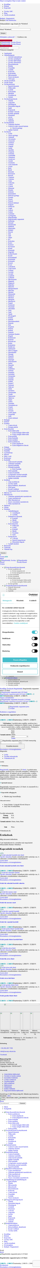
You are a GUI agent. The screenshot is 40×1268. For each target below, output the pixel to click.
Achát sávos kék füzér (7, 978)
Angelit (10, 146)
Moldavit (11, 296)
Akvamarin (11, 139)
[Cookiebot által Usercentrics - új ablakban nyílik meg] (29, 595)
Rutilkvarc (11, 347)
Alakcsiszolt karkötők (15, 462)
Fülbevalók (11, 88)
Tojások (10, 119)
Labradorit (11, 267)
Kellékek (7, 480)
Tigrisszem (11, 396)
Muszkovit (11, 301)
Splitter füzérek (13, 130)
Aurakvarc (11, 159)
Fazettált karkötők (14, 467)
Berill (10, 170)
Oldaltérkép (8, 1087)
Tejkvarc (11, 387)
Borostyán (11, 174)
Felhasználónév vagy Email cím (14, 24)
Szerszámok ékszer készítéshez (18, 491)
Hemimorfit (12, 225)
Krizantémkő (12, 257)
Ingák (10, 108)
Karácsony (7, 458)
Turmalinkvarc (13, 405)
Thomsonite (12, 392)
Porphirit (11, 327)
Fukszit (10, 201)
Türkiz (10, 401)
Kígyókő (11, 252)
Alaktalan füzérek (14, 124)
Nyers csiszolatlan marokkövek (18, 502)
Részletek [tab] (20, 600)
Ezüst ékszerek (9, 429)
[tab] (6, 755)
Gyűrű (14, 527)
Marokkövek (8, 494)
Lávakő (10, 274)
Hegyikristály (12, 217)
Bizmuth (11, 172)
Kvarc (10, 265)
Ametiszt (11, 143)
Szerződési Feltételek (11, 1078)
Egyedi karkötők (13, 465)
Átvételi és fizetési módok (12, 1076)
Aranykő (11, 153)
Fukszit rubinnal (13, 203)
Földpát (6, 447)
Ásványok (7, 132)
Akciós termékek (9, 81)
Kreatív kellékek (13, 489)
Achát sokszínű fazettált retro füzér (12, 866)
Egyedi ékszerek (13, 86)
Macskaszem (12, 279)
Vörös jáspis (12, 412)
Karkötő (15, 518)
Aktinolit (11, 137)
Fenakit (10, 197)
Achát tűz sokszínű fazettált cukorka (12, 883)
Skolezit (10, 358)
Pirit (9, 325)
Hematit (10, 223)
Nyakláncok (12, 95)
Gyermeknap (8, 453)
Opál (9, 312)
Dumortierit (12, 194)
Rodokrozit (11, 338)
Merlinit (10, 292)
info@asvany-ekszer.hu (8, 1051)
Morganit (11, 299)
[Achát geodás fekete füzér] (9, 985)
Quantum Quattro (14, 334)
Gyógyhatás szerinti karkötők (17, 474)
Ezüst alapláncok (17, 443)
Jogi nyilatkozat (9, 1083)
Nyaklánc (15, 522)
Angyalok (11, 102)
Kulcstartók (12, 73)
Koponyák (11, 110)
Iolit (9, 234)
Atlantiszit (11, 157)
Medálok (11, 93)
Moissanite (11, 294)
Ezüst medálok (13, 440)
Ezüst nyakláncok (14, 442)
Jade (9, 236)
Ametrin (11, 144)
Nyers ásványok (13, 77)
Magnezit (11, 283)
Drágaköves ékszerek (15, 516)
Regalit (10, 336)
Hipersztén (11, 228)
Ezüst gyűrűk (12, 436)
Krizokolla (11, 259)
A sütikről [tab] (32, 600)
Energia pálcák (13, 427)
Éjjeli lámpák (12, 1181)
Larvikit (10, 272)
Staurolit (11, 365)
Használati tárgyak (14, 106)
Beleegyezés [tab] (7, 600)
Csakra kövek (12, 425)
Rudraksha (11, 345)
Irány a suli (7, 456)
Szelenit (10, 370)
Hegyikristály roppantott (16, 219)
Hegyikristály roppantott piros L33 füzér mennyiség (19, 740)
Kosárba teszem (12, 746)
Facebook (3, 1054)
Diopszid (11, 188)
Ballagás (7, 420)
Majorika (11, 285)
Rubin (10, 343)
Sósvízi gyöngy (17, 128)
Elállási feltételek (9, 1089)
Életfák (10, 66)
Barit (9, 168)
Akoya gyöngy (13, 135)
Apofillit (11, 150)
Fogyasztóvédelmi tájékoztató (13, 1090)
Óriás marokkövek (14, 504)
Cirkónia (11, 179)
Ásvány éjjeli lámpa (14, 60)
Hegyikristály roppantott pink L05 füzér (13, 694)
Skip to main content (19, 1)
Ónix (9, 310)
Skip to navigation (6, 1)
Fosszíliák (11, 68)
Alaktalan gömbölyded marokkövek (19, 496)
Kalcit (10, 243)
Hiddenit (11, 226)
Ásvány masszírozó (14, 62)
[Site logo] (10, 42)
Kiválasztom (4, 1265)
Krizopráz (11, 261)
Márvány (11, 290)
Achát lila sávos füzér (7, 959)
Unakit (10, 407)
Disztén (10, 190)
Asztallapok (16, 513)
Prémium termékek (6, 40)
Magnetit (11, 281)
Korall (10, 256)
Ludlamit (11, 277)
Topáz (10, 400)
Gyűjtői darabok (13, 544)
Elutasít (20, 672)
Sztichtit (10, 380)
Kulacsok (11, 71)
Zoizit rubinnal (13, 418)
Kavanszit (11, 246)
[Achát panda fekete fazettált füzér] (11, 929)
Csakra (10, 184)
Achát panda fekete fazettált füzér (11, 939)
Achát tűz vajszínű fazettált (9, 922)
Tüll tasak (11, 79)
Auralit (10, 161)
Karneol (10, 245)
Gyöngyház (12, 215)
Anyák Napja (8, 82)
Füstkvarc (11, 206)
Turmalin (11, 403)
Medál (14, 520)
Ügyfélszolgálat (9, 1081)
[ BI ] (9, 1096)
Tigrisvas (11, 398)
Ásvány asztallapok (14, 59)
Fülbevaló (15, 525)
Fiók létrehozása (11, 20)
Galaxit (10, 210)
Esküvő (6, 422)
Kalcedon (11, 241)
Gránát (10, 212)
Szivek (10, 1214)
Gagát (10, 208)
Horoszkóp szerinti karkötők (17, 476)
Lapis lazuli (12, 268)
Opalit (10, 314)
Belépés (3, 33)
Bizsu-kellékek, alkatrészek (17, 485)
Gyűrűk (10, 90)
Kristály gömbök (13, 113)
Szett (13, 535)
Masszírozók (12, 1187)
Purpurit (10, 332)
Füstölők (7, 451)
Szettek (10, 97)
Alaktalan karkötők (14, 463)
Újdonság (7, 547)
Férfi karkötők (12, 471)
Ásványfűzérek (9, 122)
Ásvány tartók (12, 484)
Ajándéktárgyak (9, 55)
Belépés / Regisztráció (11, 1247)
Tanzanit (11, 385)
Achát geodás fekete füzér (8, 996)
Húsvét (6, 454)
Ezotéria (6, 423)
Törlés (13, 738)
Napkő (10, 303)
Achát (10, 133)
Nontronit (11, 305)
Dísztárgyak (12, 104)
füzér (24, 770)
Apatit (10, 148)
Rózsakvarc (12, 341)
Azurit (10, 166)
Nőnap (6, 507)
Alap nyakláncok (13, 482)
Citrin (10, 181)
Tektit (10, 389)
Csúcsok (15, 538)
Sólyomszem (12, 361)
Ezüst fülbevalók (13, 431)
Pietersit (10, 323)
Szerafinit (11, 374)
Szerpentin (11, 376)
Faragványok (12, 536)
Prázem (10, 329)
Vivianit (10, 411)
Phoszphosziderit (13, 321)
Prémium (7, 509)
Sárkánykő (11, 349)
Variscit (10, 409)
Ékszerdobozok (13, 64)
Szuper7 (11, 383)
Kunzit (10, 263)
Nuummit (11, 307)
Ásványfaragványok (10, 99)
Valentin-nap (8, 549)
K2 (9, 239)
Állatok (10, 101)
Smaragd (11, 360)
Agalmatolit (8, 53)
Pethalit (10, 319)
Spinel (10, 363)
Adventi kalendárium (15, 57)
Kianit (10, 248)
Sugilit (10, 367)
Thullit (10, 394)
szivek (10, 117)
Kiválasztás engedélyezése (20, 666)
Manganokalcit (13, 288)
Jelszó (5, 29)
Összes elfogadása (20, 660)
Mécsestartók (12, 75)
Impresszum (8, 1085)
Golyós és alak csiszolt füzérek (18, 126)
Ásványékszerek (9, 84)
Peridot (10, 318)
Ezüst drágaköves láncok (20, 445)
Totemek (11, 121)
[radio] (19, 731)
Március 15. (8, 493)
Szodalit (10, 378)
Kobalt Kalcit (12, 254)
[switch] (35, 638)
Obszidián (11, 308)
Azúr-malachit (12, 164)
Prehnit (10, 330)
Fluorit (10, 199)
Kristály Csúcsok (13, 112)
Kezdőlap (3, 688)
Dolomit (11, 192)
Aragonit (11, 152)
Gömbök (11, 1207)
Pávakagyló (12, 316)
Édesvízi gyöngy (13, 195)
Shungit (10, 354)
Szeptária (11, 372)
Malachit (11, 287)
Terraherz (11, 391)
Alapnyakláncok (14, 680)
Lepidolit (11, 276)
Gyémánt (11, 214)
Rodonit (10, 339)
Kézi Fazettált (16, 469)
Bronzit (10, 175)
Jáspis (10, 237)
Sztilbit (10, 381)
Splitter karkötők (13, 478)
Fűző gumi (11, 487)
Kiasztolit (11, 250)
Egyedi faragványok (18, 540)
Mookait (11, 298)
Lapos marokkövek (14, 498)
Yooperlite (11, 414)
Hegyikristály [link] (4, 787)
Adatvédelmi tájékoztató (12, 1074)
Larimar (10, 270)
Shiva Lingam (12, 350)
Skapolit (11, 356)
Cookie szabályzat (10, 1079)
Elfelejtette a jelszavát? (7, 37)
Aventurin (11, 163)
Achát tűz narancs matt (8, 902)
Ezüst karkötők (13, 438)
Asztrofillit (11, 155)
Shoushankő (12, 352)
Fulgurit (10, 205)
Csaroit (10, 186)
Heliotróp (11, 221)
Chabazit (11, 177)
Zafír (9, 416)
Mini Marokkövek (14, 500)
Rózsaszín (7, 546)
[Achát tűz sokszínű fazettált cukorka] (10, 872)
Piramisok (11, 115)
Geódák (10, 70)
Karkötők (7, 460)
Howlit (10, 232)
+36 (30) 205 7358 (6, 1048)
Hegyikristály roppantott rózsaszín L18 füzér (14, 701)
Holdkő (10, 230)
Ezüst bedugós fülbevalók (20, 432)
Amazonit (11, 141)
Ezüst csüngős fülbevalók (20, 434)
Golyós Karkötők (13, 473)
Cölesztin (11, 183)
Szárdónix (11, 369)
